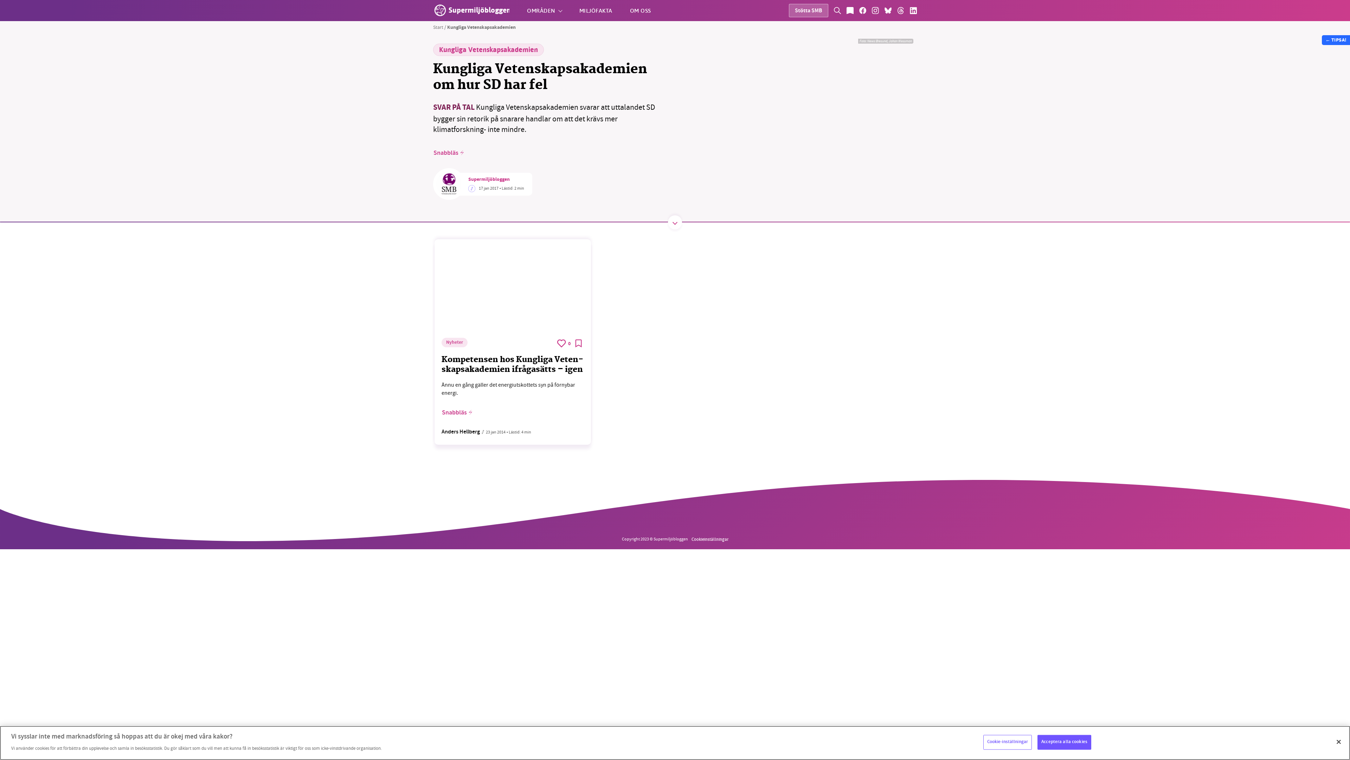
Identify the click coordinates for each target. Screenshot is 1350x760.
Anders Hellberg (461, 432)
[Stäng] (1338, 742)
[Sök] (837, 10)
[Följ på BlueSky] (888, 10)
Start (438, 27)
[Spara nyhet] (578, 343)
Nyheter (454, 343)
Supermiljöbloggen (489, 179)
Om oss (640, 10)
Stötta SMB (808, 11)
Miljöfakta (595, 10)
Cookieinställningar (710, 539)
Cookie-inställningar (1007, 742)
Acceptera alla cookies (1064, 742)
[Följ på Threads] (900, 10)
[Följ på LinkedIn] (913, 10)
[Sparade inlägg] (850, 10)
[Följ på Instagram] (875, 10)
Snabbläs (445, 153)
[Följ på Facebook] (862, 10)
